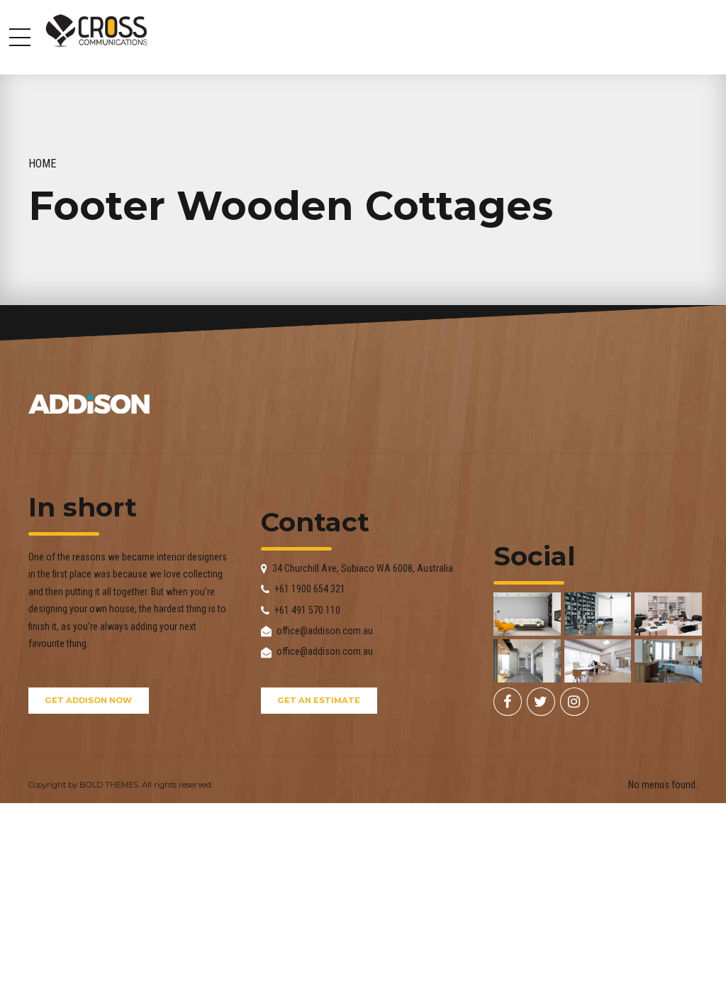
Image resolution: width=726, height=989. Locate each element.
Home (42, 163)
